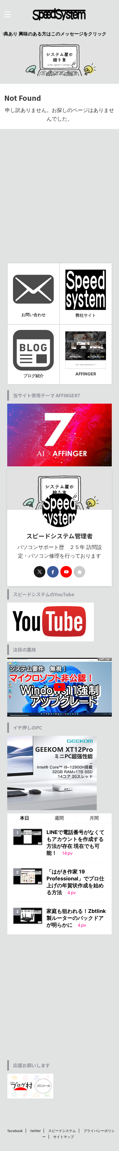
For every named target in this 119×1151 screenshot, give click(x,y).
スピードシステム (62, 1131)
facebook (15, 1131)
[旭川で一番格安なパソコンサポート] (59, 14)
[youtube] (66, 572)
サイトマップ (63, 1137)
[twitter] (39, 572)
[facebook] (53, 572)
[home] (79, 572)
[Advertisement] (59, 199)
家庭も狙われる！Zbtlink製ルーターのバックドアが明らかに (76, 918)
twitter (35, 1131)
